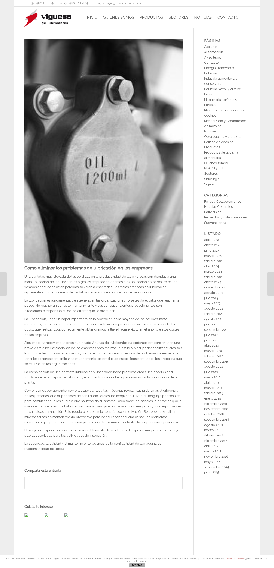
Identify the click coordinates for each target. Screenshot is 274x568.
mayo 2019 (212, 377)
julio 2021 (211, 324)
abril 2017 (211, 446)
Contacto (211, 62)
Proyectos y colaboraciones (225, 217)
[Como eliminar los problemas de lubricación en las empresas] (103, 151)
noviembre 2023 (216, 287)
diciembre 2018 (215, 404)
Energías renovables (219, 68)
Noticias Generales (218, 207)
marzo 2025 (213, 256)
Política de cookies (218, 142)
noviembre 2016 (216, 456)
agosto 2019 (213, 367)
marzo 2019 (213, 388)
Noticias (210, 131)
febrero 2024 (214, 277)
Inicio (208, 94)
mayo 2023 (212, 303)
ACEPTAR (137, 565)
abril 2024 (211, 266)
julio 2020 (211, 335)
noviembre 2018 (216, 409)
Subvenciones (215, 223)
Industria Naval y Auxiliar (222, 89)
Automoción (213, 52)
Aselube (210, 47)
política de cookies (235, 558)
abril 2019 (211, 383)
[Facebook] (233, 3)
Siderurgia (212, 179)
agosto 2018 (213, 425)
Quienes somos (216, 163)
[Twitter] (240, 3)
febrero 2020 (214, 356)
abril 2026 (211, 240)
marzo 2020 (213, 351)
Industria (210, 73)
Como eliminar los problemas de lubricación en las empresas (88, 268)
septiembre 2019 (216, 361)
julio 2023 (211, 298)
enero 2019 (212, 398)
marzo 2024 (213, 272)
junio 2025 (211, 250)
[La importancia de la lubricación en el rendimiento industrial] (53, 522)
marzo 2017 (212, 451)
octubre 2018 (214, 414)
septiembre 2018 (216, 420)
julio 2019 (211, 372)
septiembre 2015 (216, 467)
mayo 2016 (212, 462)
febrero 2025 (213, 261)
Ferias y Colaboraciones (222, 201)
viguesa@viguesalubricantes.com (121, 3)
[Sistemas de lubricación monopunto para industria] (33, 522)
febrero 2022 (213, 314)
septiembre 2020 (216, 330)
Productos (212, 147)
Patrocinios (212, 212)
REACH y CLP (214, 168)
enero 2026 (213, 245)
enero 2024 (212, 282)
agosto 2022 (213, 308)
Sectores (211, 174)
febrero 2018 (213, 435)
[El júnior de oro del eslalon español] (270, 284)
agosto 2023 (213, 293)
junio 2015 (211, 472)
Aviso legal (212, 57)
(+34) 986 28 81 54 (42, 3)
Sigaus (209, 184)
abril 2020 (211, 345)
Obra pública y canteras (222, 137)
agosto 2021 (213, 319)
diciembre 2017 (215, 441)
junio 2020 (212, 340)
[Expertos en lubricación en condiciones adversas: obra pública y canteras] (73, 522)
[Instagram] (246, 3)
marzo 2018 (213, 430)
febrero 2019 (213, 393)
